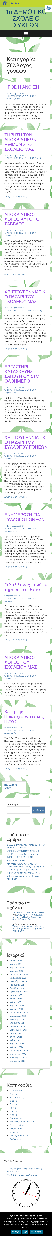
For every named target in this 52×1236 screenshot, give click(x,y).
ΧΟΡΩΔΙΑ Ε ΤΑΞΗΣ (16, 860)
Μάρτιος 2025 (16, 1008)
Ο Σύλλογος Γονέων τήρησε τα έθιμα (25, 586)
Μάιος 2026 (15, 963)
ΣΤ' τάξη (14, 1131)
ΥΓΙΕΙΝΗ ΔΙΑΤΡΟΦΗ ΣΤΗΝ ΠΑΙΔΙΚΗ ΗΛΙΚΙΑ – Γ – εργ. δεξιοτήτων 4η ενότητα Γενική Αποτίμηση (23, 854)
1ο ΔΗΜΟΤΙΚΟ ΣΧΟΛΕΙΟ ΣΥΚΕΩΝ (26, 18)
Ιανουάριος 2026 (18, 977)
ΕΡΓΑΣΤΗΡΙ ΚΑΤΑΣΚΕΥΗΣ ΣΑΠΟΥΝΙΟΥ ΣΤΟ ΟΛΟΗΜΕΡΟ (21, 373)
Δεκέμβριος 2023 (18, 1057)
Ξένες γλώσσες (18, 1125)
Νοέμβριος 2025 (18, 984)
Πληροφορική (16, 1128)
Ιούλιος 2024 (16, 1033)
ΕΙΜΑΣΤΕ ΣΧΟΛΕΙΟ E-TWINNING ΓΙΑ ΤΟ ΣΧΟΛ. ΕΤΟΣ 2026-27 (26, 846)
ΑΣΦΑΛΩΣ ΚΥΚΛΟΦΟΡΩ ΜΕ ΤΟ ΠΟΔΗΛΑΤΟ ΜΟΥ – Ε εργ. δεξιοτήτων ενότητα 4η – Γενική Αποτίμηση (25, 866)
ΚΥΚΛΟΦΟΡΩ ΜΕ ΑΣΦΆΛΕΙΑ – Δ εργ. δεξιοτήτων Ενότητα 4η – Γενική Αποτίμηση (24, 875)
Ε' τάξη (13, 1114)
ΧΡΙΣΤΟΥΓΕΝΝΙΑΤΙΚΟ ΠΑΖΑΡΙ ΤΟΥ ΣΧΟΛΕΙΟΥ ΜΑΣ (24, 296)
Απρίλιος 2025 (17, 1005)
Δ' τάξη (13, 1111)
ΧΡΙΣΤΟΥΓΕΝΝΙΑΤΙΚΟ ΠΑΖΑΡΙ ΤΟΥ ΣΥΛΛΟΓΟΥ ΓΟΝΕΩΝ (26, 442)
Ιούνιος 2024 (16, 1036)
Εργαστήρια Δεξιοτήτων (22, 1121)
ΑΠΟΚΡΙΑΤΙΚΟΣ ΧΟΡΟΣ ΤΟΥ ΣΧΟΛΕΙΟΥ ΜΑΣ (20, 662)
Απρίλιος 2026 (17, 967)
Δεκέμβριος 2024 (18, 1019)
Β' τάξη (13, 1100)
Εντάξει (15, 1232)
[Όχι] (48, 1224)
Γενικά (13, 1107)
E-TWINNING (16, 1090)
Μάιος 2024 (15, 1040)
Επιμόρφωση (16, 1118)
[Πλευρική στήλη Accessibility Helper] (48, 8)
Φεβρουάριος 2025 (19, 1012)
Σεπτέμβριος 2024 (19, 1029)
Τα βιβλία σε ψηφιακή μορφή (22, 1174)
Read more (36, 1232)
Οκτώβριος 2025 (17, 988)
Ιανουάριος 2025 (18, 1015)
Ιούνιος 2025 (16, 998)
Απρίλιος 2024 (17, 1043)
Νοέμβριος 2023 (18, 1060)
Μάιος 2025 (15, 1002)
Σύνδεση (15, 3)
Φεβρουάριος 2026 (19, 974)
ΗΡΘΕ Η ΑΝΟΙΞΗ (21, 87)
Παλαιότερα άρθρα (10, 786)
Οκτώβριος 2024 (17, 1026)
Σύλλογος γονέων (12, 98)
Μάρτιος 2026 (16, 970)
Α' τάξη (39, 158)
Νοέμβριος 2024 (18, 1022)
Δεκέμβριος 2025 (18, 981)
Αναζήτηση (12, 804)
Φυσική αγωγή (17, 1138)
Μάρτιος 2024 (16, 1047)
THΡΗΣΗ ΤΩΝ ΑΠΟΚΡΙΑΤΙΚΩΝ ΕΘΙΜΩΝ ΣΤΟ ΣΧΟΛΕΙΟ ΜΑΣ (20, 142)
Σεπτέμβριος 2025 (19, 991)
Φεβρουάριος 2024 (19, 1050)
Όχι (25, 1232)
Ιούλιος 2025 (16, 995)
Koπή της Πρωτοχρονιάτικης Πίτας (24, 716)
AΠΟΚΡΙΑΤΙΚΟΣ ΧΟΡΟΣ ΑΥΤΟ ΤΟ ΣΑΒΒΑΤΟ (21, 219)
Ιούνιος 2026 (16, 960)
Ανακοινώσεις (10, 235)
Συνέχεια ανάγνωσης (22, 197)
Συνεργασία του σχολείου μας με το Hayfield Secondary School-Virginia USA (27, 917)
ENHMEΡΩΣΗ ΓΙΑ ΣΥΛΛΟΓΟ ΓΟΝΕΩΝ (24, 516)
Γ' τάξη (13, 1104)
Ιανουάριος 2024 (18, 1054)
